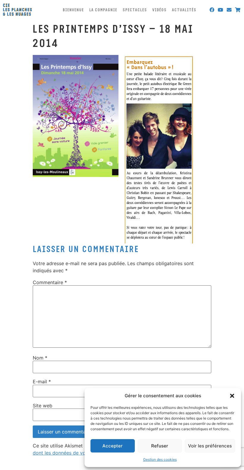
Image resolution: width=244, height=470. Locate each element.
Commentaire (50, 282)
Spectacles (135, 9)
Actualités (184, 9)
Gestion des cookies (160, 459)
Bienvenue (73, 9)
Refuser (159, 446)
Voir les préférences (210, 446)
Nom (40, 357)
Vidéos (159, 9)
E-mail (42, 381)
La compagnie (103, 9)
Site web (42, 405)
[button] (232, 396)
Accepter (112, 446)
